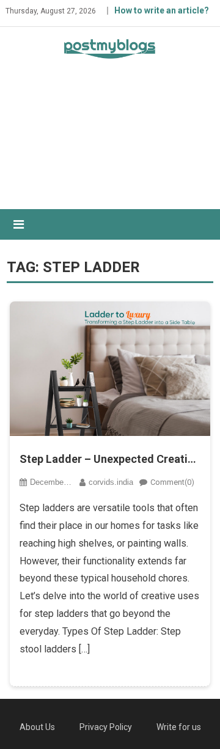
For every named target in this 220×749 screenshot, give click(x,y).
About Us (37, 727)
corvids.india (111, 482)
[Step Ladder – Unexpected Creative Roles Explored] (110, 368)
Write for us (178, 727)
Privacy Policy (105, 727)
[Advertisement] (110, 144)
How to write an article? (161, 10)
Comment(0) (172, 482)
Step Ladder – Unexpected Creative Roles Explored (110, 458)
